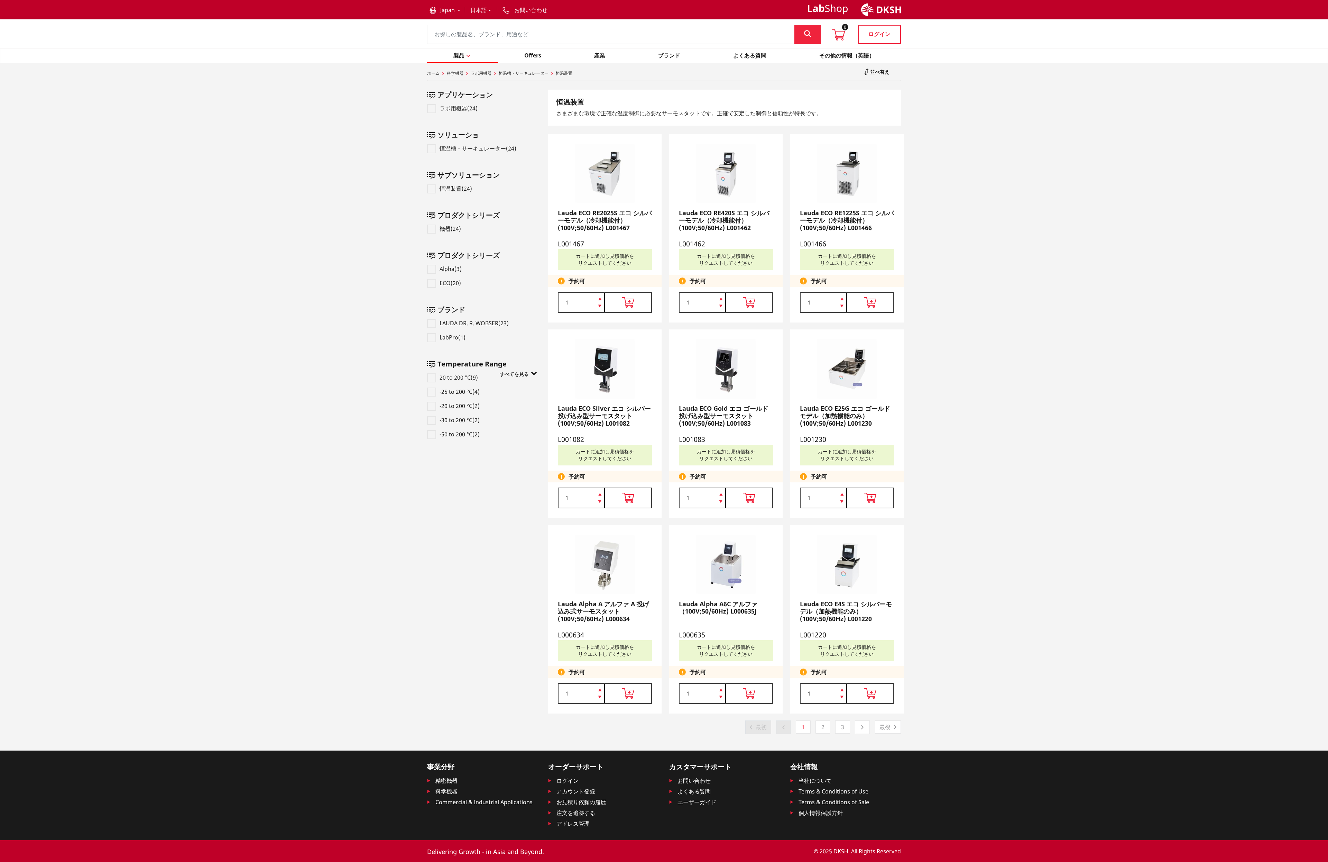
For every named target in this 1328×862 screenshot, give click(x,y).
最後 (885, 727)
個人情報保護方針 (821, 813)
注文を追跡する (575, 813)
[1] (600, 306)
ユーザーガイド (696, 802)
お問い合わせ (694, 780)
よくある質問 (694, 791)
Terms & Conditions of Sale (834, 802)
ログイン (879, 34)
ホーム (433, 73)
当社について (815, 780)
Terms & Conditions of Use (833, 791)
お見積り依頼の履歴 (581, 802)
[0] (838, 37)
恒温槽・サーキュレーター (523, 73)
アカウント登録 (575, 791)
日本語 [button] (478, 10)
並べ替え (879, 72)
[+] (600, 298)
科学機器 (455, 73)
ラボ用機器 (481, 73)
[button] (445, 10)
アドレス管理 (573, 823)
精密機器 (446, 780)
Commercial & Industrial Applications (484, 802)
